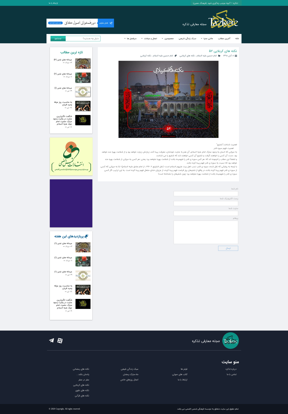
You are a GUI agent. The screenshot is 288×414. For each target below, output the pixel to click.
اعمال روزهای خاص (129, 380)
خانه (237, 38)
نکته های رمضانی (81, 369)
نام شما (234, 188)
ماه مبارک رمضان (130, 374)
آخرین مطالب (224, 38)
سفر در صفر (83, 380)
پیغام (235, 218)
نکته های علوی (82, 390)
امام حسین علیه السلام (207, 55)
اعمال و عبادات (150, 38)
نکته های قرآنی (82, 396)
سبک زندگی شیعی (187, 38)
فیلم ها (184, 369)
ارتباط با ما (53, 3)
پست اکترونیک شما (229, 198)
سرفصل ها (131, 38)
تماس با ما (231, 374)
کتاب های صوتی (179, 374)
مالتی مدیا (208, 38)
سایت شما (233, 208)
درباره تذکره (231, 369)
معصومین (169, 38)
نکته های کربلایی (187, 55)
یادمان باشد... (82, 374)
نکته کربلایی (145, 55)
